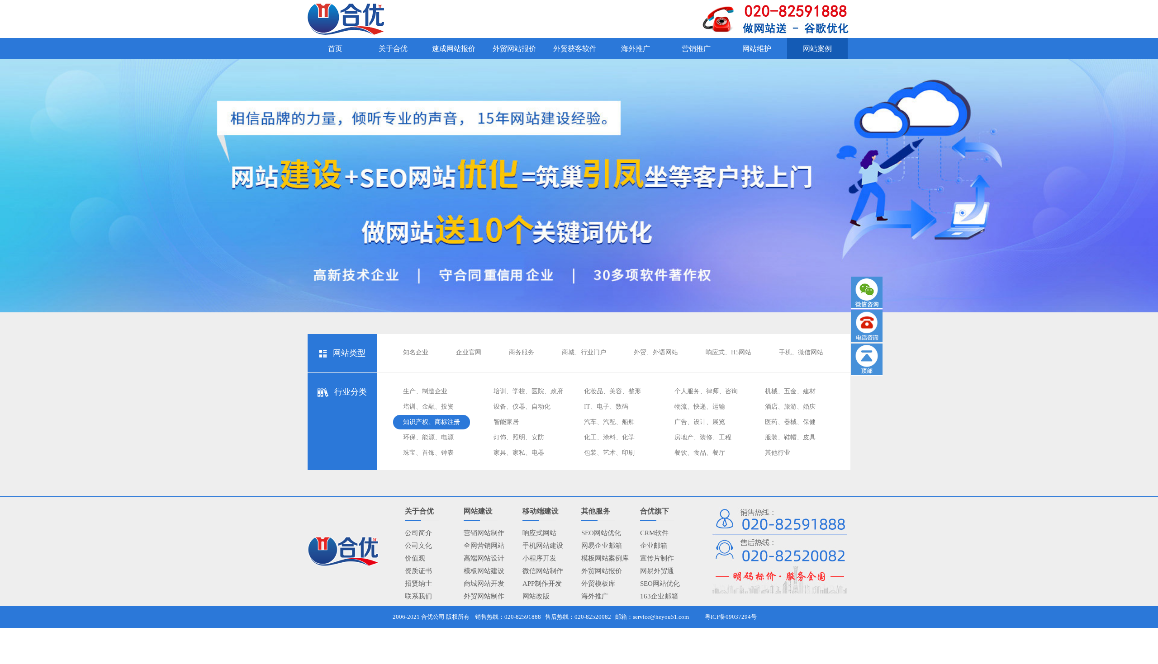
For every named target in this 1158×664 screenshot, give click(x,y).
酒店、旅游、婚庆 (790, 406)
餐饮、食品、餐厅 (699, 452)
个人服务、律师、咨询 (706, 391)
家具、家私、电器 (519, 452)
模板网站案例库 (605, 558)
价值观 (415, 558)
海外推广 (594, 596)
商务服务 (521, 352)
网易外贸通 (657, 571)
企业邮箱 (653, 545)
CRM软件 (654, 533)
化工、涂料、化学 (609, 437)
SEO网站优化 (601, 533)
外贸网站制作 (484, 596)
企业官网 (468, 352)
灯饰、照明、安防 (519, 437)
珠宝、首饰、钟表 (428, 452)
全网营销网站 (484, 545)
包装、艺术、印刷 (609, 452)
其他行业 (777, 452)
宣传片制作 (657, 558)
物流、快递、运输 (699, 406)
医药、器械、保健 (790, 422)
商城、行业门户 (584, 352)
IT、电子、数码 (606, 406)
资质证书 (418, 571)
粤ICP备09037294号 (731, 616)
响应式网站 (539, 533)
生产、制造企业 (425, 391)
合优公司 (433, 616)
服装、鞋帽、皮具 (790, 437)
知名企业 (415, 352)
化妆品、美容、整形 (612, 391)
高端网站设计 (484, 558)
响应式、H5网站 (728, 352)
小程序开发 (539, 558)
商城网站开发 (484, 583)
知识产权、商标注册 (431, 422)
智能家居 (506, 422)
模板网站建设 (484, 571)
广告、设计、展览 (699, 422)
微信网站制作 (542, 571)
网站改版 (536, 596)
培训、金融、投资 (428, 406)
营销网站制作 (484, 533)
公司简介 (418, 533)
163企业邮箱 (659, 596)
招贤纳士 (418, 583)
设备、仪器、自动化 (522, 406)
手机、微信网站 (801, 352)
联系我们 (418, 596)
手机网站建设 (542, 545)
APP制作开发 (542, 583)
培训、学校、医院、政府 (528, 391)
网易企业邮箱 (601, 545)
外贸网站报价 (601, 571)
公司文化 (418, 545)
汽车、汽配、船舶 (609, 422)
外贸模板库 (598, 583)
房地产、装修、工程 (702, 437)
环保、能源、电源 (428, 437)
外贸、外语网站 (656, 352)
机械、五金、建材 (790, 391)
